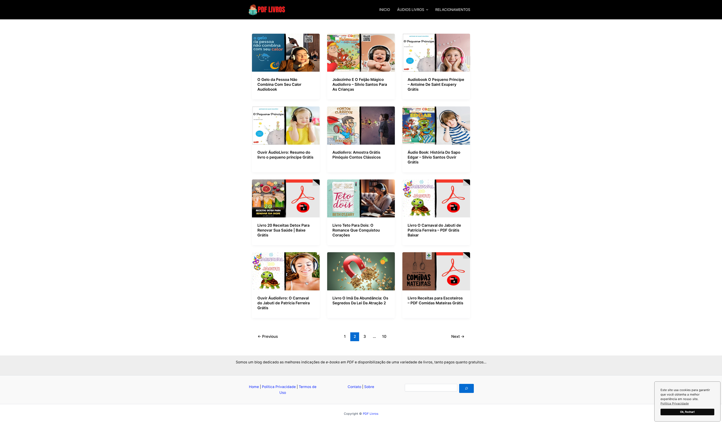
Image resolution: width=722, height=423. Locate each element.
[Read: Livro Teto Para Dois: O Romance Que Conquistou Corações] (361, 198)
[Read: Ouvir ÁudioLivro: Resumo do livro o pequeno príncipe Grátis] (286, 125)
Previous (268, 336)
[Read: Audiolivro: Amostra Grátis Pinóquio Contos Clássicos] (361, 125)
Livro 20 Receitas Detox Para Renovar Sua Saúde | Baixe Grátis (283, 230)
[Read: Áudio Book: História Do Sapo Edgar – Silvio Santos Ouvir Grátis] (436, 125)
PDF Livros (370, 413)
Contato (354, 387)
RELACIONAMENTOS (452, 10)
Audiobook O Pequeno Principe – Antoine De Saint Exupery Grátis (436, 84)
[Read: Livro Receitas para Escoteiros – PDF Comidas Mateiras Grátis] (436, 271)
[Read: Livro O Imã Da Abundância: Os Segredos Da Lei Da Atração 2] (361, 271)
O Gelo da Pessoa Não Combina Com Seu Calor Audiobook (279, 84)
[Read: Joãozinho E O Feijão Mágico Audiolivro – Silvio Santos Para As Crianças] (361, 52)
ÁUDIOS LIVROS (410, 10)
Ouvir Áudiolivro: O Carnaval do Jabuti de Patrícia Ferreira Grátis (283, 303)
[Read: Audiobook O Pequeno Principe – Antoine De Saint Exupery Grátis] (436, 52)
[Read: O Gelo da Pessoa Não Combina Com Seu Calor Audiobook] (286, 52)
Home (254, 387)
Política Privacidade (675, 403)
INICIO (384, 10)
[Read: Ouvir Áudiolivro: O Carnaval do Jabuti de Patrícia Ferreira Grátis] (286, 271)
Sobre (369, 387)
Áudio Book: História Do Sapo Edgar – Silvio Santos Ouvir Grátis (434, 157)
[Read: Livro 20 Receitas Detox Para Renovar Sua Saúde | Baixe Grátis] (286, 198)
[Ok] (466, 388)
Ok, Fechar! (687, 411)
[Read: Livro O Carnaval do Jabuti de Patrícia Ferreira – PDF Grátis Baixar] (436, 198)
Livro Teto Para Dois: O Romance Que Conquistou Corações (356, 230)
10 (384, 336)
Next (457, 336)
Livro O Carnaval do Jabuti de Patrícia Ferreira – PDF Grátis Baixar (434, 230)
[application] (426, 9)
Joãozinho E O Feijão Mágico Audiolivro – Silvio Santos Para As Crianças (359, 84)
